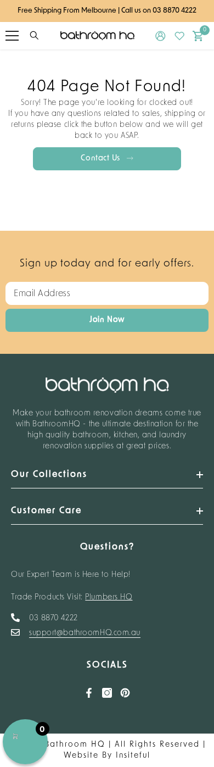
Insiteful (133, 756)
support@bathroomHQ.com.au (84, 633)
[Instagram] (107, 693)
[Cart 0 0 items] (198, 36)
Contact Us (101, 158)
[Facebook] (89, 693)
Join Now (106, 320)
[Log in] (160, 36)
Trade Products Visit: (72, 597)
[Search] (34, 35)
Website (81, 756)
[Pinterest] (125, 693)
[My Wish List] (179, 36)
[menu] (12, 35)
